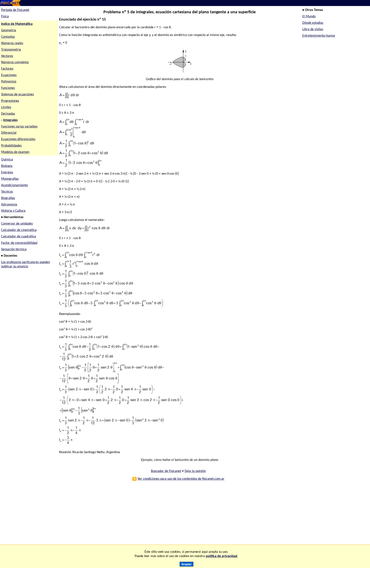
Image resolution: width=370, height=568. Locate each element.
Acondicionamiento (14, 185)
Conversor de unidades (17, 223)
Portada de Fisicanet (15, 10)
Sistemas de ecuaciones (17, 94)
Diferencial (8, 133)
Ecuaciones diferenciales (18, 139)
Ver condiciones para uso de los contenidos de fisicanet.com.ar (180, 479)
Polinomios (8, 81)
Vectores (7, 56)
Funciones (8, 88)
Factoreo (7, 68)
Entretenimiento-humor (318, 35)
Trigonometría (11, 49)
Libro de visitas (312, 29)
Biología (6, 166)
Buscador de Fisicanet (166, 471)
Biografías (8, 198)
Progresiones (10, 101)
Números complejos (15, 62)
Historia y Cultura (13, 211)
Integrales (10, 120)
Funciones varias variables (19, 126)
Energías (7, 172)
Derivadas (8, 113)
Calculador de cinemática (19, 230)
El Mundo (309, 16)
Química (7, 159)
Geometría (8, 30)
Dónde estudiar (313, 23)
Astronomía (9, 204)
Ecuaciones (8, 75)
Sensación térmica (14, 249)
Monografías (10, 179)
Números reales (12, 43)
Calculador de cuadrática (18, 236)
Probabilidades (11, 145)
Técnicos (7, 191)
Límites (6, 107)
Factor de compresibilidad (19, 243)
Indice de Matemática (17, 24)
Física (5, 16)
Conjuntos (8, 37)
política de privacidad (221, 556)
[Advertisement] (177, 514)
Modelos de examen (15, 152)
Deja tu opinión (195, 471)
